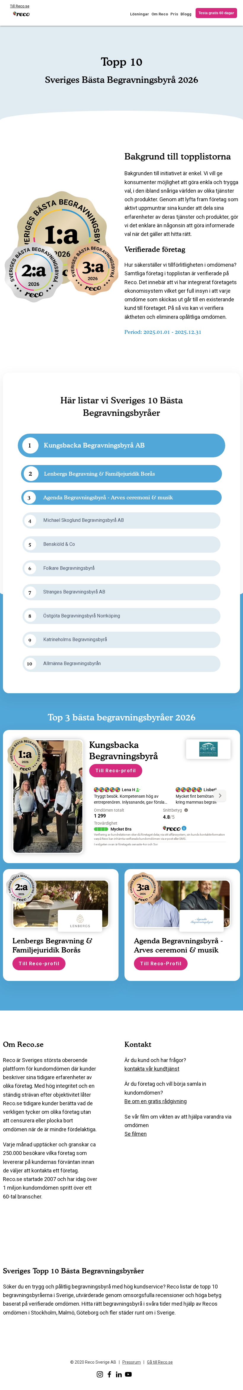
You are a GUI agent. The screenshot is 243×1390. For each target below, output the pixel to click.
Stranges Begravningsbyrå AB (74, 592)
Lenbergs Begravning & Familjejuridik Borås (99, 474)
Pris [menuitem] (174, 14)
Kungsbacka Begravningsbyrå (123, 750)
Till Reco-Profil (160, 963)
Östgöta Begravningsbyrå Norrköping (81, 616)
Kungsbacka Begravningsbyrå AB (94, 445)
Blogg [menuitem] (185, 14)
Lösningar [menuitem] (139, 14)
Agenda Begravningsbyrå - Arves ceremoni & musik (108, 497)
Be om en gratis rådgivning (155, 1101)
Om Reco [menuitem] (159, 14)
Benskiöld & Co (59, 544)
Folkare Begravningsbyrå (69, 568)
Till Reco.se (19, 6)
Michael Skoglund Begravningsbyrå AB (83, 520)
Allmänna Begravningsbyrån (72, 663)
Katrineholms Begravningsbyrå (75, 639)
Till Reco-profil (115, 770)
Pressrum (131, 1362)
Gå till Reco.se (160, 1362)
